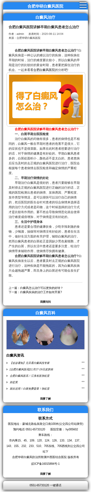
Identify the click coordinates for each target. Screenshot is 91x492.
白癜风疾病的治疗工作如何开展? (41, 292)
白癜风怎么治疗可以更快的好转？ (41, 288)
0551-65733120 (35, 429)
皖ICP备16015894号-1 (45, 463)
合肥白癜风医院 (44, 70)
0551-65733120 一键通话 (45, 485)
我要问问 (45, 301)
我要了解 (45, 398)
